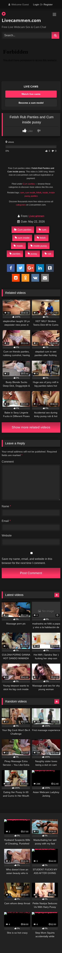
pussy (34, 253)
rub (49, 253)
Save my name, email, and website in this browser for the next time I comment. (27, 560)
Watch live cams (31, 94)
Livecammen (36, 216)
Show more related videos (31, 427)
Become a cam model (31, 102)
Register (48, 4)
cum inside (30, 192)
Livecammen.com (21, 20)
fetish (38, 192)
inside (45, 192)
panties (34, 196)
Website (7, 535)
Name (6, 506)
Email (6, 520)
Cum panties (29, 184)
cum (22, 192)
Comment (8, 461)
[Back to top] (51, 942)
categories (21, 205)
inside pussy (40, 245)
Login (36, 4)
